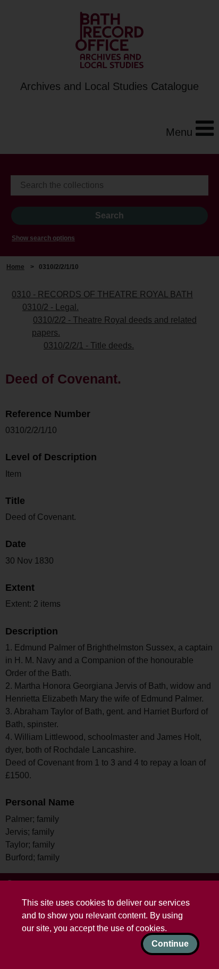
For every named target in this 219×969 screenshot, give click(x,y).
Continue (170, 943)
